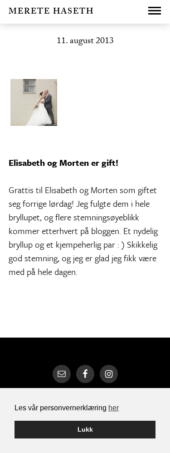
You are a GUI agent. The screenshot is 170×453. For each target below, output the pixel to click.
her (113, 408)
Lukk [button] (85, 429)
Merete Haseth (51, 12)
